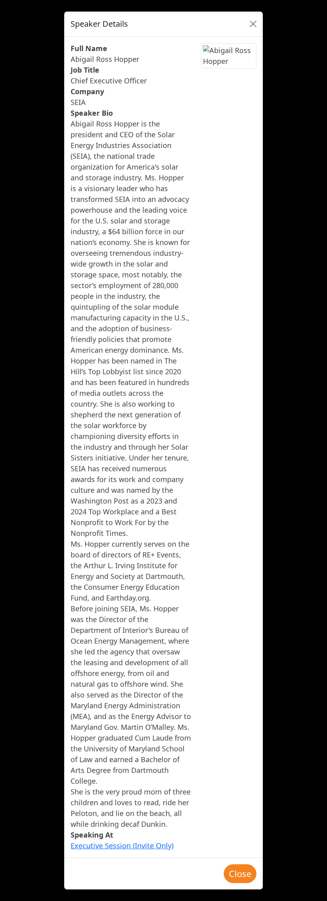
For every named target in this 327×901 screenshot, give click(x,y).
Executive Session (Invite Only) (122, 845)
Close (240, 873)
